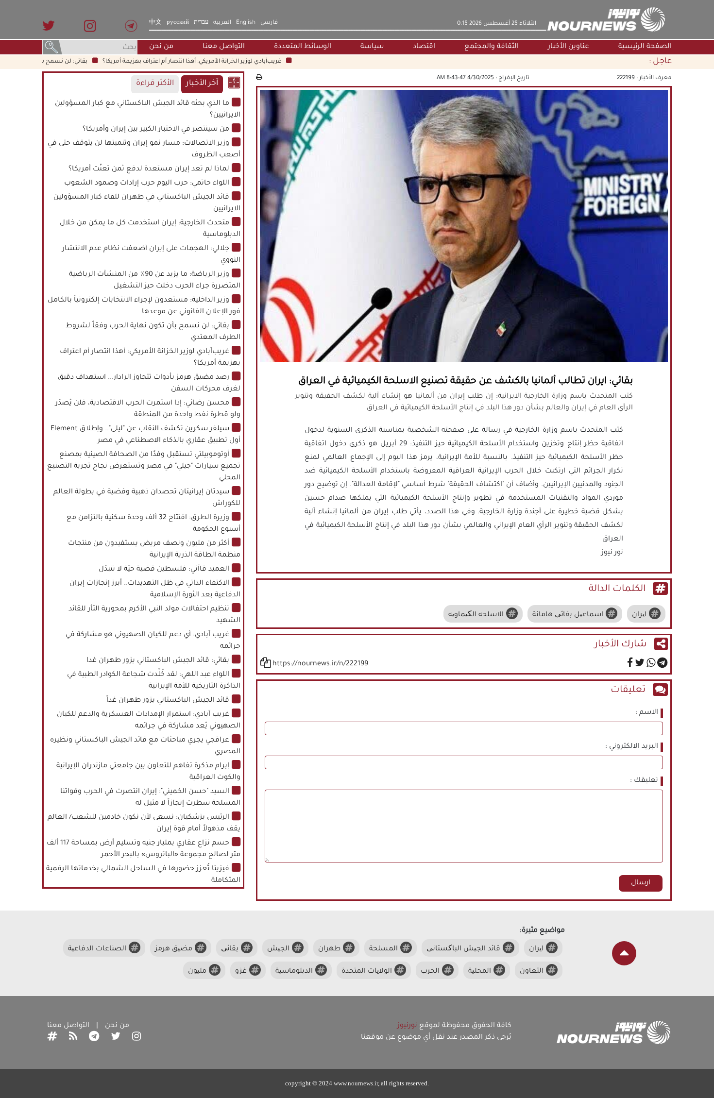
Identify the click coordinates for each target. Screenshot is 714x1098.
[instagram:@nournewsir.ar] (136, 1038)
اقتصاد (424, 47)
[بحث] (52, 48)
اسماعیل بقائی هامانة (567, 615)
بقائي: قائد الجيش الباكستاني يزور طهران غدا (157, 661)
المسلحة (383, 949)
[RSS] (73, 1038)
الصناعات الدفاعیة (97, 949)
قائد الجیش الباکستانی (463, 949)
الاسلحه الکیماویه (476, 615)
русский (178, 22)
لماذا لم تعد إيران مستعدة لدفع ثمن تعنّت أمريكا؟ (148, 169)
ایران (639, 615)
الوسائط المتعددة (302, 47)
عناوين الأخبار (568, 47)
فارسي (269, 22)
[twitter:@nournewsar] (115, 1038)
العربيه (222, 22)
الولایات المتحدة (366, 972)
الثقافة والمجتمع (491, 47)
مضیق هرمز (173, 949)
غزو (241, 972)
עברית (201, 22)
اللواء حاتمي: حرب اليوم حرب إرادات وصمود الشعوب (146, 183)
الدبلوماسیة (294, 972)
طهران (329, 949)
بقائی (229, 949)
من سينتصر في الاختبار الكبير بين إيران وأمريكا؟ (156, 130)
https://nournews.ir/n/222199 (320, 664)
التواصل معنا (224, 47)
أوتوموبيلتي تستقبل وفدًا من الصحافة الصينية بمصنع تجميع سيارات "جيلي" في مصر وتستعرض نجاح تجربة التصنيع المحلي (143, 466)
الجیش (278, 949)
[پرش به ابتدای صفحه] (624, 953)
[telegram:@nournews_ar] (94, 1038)
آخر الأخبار (202, 84)
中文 (155, 22)
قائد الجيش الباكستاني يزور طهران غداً (167, 701)
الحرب (430, 972)
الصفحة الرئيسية (645, 47)
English (245, 22)
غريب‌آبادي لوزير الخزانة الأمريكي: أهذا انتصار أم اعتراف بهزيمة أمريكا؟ (210, 61)
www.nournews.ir (356, 1083)
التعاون (532, 972)
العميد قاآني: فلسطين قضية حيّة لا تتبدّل (164, 570)
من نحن (161, 47)
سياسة (372, 47)
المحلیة (479, 972)
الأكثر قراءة (155, 84)
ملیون (197, 972)
